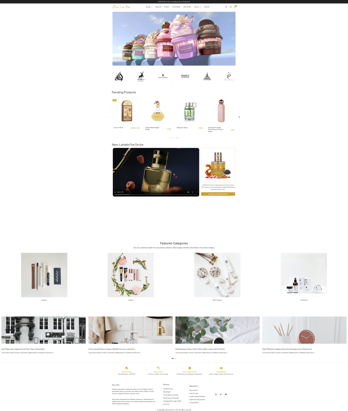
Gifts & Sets (187, 7)
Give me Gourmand (174, 42)
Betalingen (166, 392)
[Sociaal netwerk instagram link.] (216, 394)
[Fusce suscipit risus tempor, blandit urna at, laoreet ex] (43, 318)
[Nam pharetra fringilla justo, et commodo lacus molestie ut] (217, 318)
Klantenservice (168, 389)
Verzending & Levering (170, 395)
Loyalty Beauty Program (197, 397)
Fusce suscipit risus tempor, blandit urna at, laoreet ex (24, 349)
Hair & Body (176, 7)
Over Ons (166, 404)
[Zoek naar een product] (226, 7)
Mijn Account (193, 390)
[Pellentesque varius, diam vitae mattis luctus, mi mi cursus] (130, 318)
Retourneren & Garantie (171, 398)
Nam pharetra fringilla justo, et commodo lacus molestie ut (200, 349)
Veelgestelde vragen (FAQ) (172, 401)
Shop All (158, 7)
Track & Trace (193, 393)
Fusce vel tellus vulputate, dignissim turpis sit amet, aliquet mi (289, 349)
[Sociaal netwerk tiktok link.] (221, 394)
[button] (114, 38)
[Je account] (231, 7)
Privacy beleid (193, 403)
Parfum (166, 7)
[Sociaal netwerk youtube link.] (226, 394)
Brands (148, 7)
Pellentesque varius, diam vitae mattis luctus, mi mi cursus (113, 349)
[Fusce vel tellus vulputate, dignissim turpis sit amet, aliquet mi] (304, 318)
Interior (196, 7)
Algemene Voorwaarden (197, 400)
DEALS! (206, 7)
